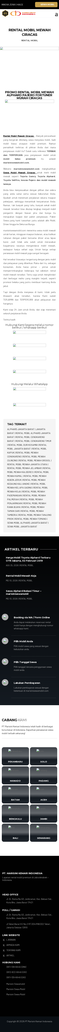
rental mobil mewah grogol (34, 460)
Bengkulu (15, 819)
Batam (15, 799)
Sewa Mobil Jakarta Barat (22, 526)
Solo (43, 761)
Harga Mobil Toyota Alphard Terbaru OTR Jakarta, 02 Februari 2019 (28, 559)
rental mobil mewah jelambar (24, 468)
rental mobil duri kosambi (22, 444)
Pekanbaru (15, 761)
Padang (44, 780)
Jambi (43, 819)
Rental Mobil (29, 40)
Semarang (43, 838)
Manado (15, 780)
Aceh (43, 799)
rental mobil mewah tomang (30, 518)
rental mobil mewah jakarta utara (27, 464)
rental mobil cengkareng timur (33, 441)
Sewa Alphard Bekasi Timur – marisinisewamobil (23, 592)
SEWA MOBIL (47, 4)
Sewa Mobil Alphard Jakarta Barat (27, 522)
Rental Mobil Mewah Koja (21, 575)
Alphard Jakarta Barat (20, 429)
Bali (15, 838)
